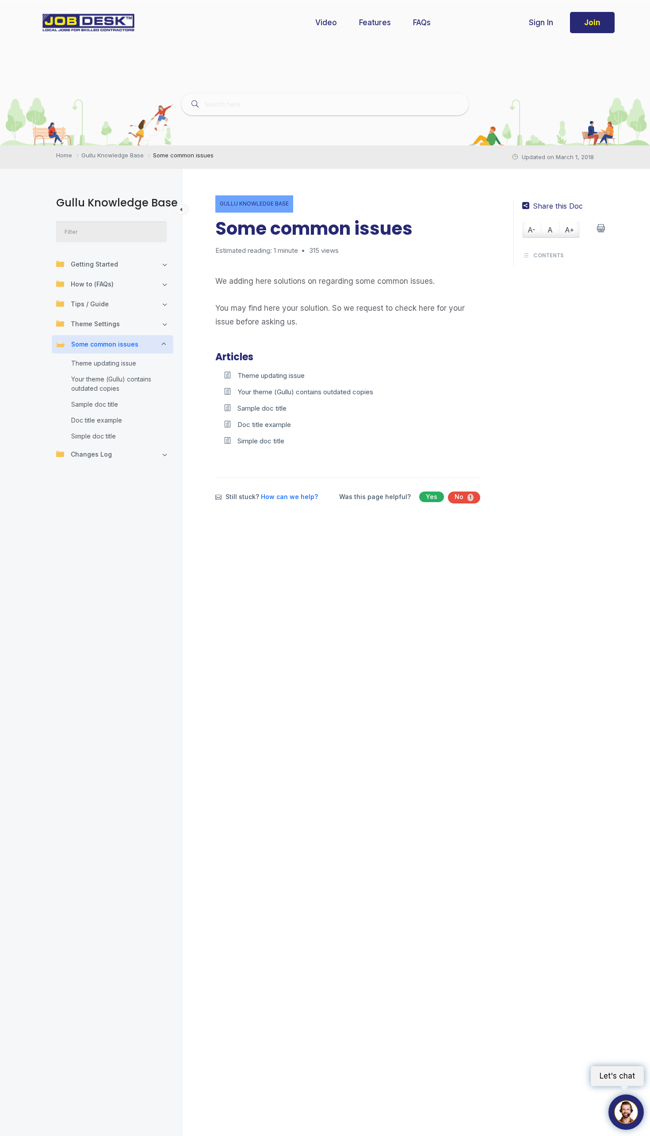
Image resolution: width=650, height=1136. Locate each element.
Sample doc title (94, 404)
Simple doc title (93, 436)
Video (326, 22)
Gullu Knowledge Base (254, 203)
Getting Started (94, 264)
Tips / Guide (90, 304)
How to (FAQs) (92, 284)
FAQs (422, 22)
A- (531, 229)
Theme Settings (95, 324)
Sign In (541, 22)
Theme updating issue (103, 363)
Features (375, 22)
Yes (431, 496)
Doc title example (96, 420)
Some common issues (104, 344)
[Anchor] (258, 356)
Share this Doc (558, 206)
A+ (569, 229)
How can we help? (289, 496)
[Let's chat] (626, 1112)
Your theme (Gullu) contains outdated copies (111, 383)
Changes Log (91, 454)
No (463, 496)
